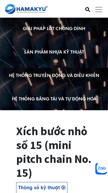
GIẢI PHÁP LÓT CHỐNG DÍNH (54, 28)
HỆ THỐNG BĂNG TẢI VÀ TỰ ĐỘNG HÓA (54, 99)
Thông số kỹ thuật (39, 188)
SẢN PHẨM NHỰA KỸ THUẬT (54, 52)
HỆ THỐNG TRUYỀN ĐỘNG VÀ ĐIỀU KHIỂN (54, 75)
